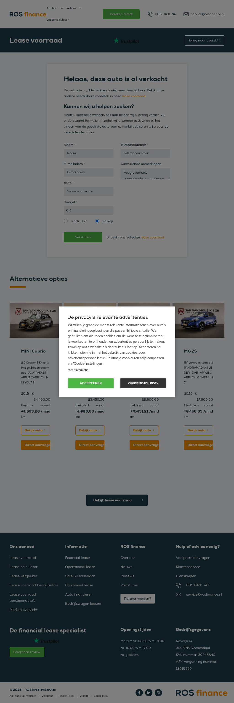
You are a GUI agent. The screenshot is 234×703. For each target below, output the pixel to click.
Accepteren (91, 383)
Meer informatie (78, 370)
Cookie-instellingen (143, 383)
